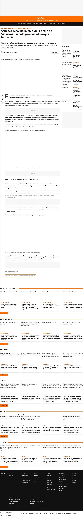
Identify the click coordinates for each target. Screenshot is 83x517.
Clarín (23, 513)
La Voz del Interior (66, 513)
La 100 (41, 513)
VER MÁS (3, 313)
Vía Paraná (49, 486)
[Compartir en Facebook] (2, 96)
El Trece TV (31, 513)
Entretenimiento (63, 486)
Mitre (37, 513)
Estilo (60, 490)
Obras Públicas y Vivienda (12, 276)
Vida (60, 492)
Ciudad (45, 513)
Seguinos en (54, 52)
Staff (10, 505)
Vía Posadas (49, 475)
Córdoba (23, 23)
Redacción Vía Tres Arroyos (10, 52)
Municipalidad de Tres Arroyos (21, 28)
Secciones (63, 23)
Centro (35, 23)
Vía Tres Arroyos (6, 28)
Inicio (18, 23)
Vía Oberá (49, 480)
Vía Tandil (24, 478)
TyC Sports (58, 513)
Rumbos (74, 482)
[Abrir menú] (13, 18)
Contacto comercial (14, 501)
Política (61, 481)
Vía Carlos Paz (25, 475)
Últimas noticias (63, 479)
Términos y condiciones (14, 497)
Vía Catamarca (37, 478)
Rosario (29, 23)
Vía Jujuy (36, 475)
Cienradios (51, 513)
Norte (40, 23)
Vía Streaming (75, 477)
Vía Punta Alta (25, 482)
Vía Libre (74, 480)
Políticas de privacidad (14, 499)
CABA (10, 478)
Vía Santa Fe (49, 482)
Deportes (61, 488)
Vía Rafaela (49, 484)
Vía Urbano (74, 475)
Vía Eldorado (50, 477)
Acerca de (11, 503)
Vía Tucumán (37, 477)
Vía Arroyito (24, 477)
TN (26, 513)
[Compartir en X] (2, 102)
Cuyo (50, 23)
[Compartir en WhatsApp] (2, 99)
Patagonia (56, 23)
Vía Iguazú (49, 478)
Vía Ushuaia (62, 475)
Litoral (46, 23)
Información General (64, 484)
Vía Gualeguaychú (51, 489)
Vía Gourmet (75, 478)
